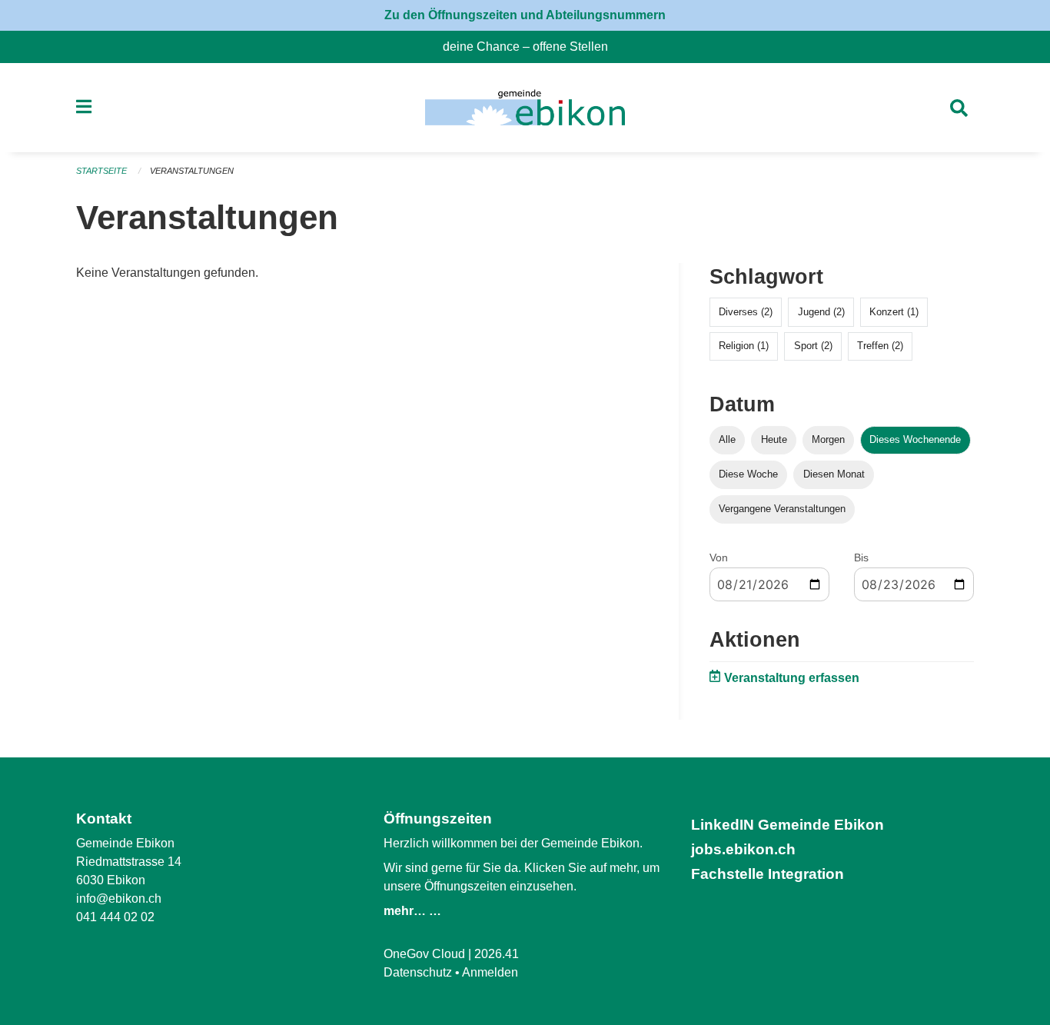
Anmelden (490, 972)
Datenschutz (418, 972)
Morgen (828, 439)
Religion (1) (744, 345)
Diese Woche (748, 474)
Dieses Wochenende (915, 439)
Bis (861, 557)
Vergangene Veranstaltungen (782, 508)
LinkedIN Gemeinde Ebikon (787, 825)
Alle (727, 439)
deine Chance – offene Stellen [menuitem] (531, 46)
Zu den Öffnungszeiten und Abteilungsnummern (525, 15)
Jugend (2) (821, 312)
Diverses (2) (746, 312)
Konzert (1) (894, 312)
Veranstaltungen (192, 170)
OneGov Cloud (424, 953)
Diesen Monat (834, 474)
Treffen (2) (880, 345)
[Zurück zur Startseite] (524, 108)
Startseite (101, 170)
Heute (774, 439)
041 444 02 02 (115, 916)
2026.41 (496, 953)
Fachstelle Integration (767, 874)
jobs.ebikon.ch (743, 849)
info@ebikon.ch (118, 898)
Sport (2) (813, 345)
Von (718, 557)
